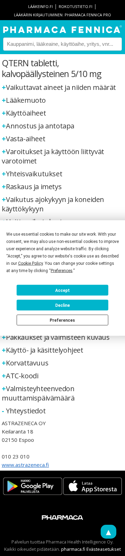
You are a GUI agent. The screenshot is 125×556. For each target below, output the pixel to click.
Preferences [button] (62, 270)
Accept (62, 290)
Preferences (62, 320)
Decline (62, 305)
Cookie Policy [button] (30, 263)
